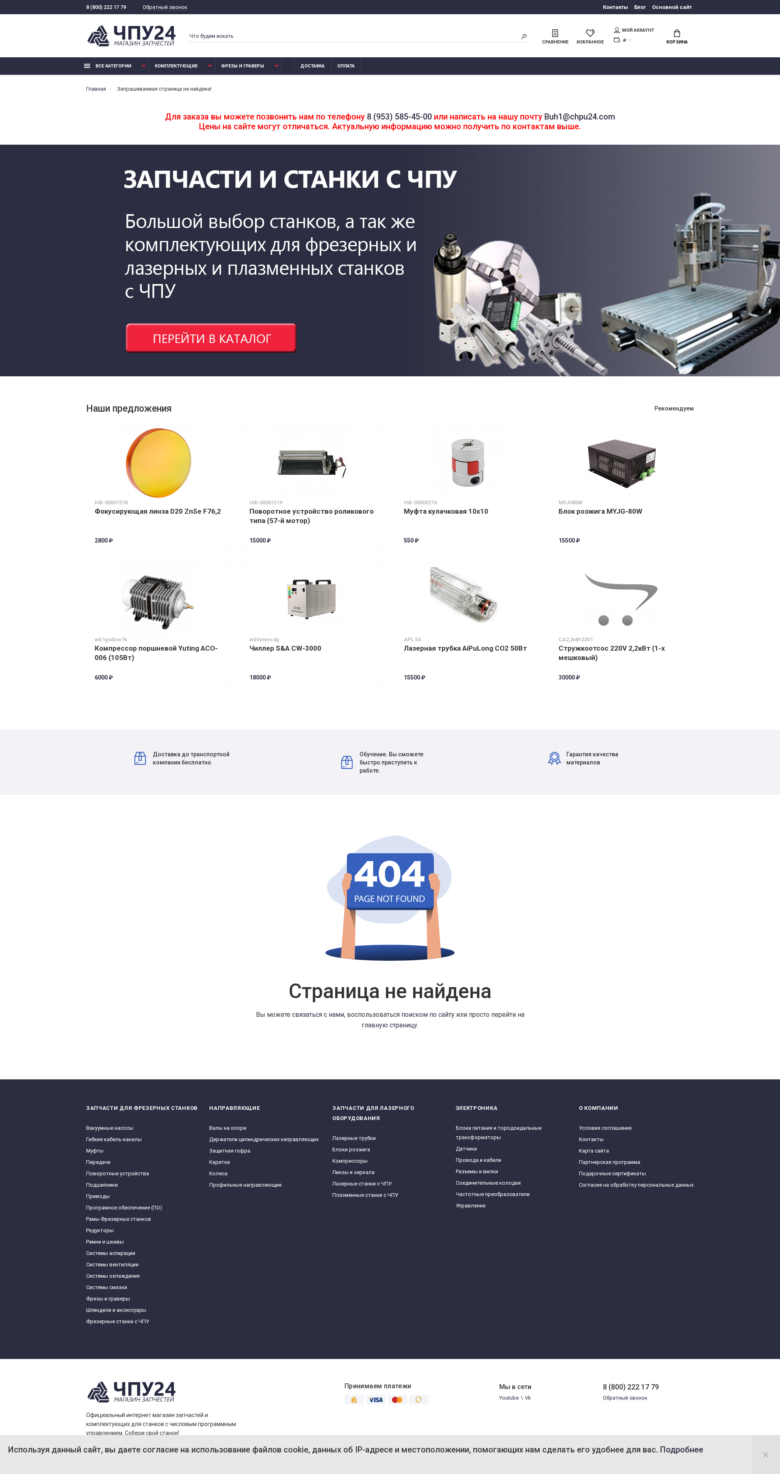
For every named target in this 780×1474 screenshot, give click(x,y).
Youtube (509, 1398)
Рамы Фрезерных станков (118, 1219)
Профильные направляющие (245, 1185)
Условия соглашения (605, 1128)
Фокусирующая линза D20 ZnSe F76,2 (158, 511)
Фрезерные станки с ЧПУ (117, 1321)
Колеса (218, 1173)
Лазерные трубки (354, 1138)
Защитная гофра (229, 1151)
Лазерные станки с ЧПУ (362, 1184)
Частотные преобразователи (493, 1194)
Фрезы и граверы (242, 66)
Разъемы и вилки (477, 1171)
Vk (528, 1398)
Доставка (312, 66)
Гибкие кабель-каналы (114, 1139)
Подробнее (681, 1449)
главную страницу (389, 1025)
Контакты (615, 7)
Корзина (677, 42)
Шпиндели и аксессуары (116, 1310)
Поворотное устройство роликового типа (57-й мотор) (311, 516)
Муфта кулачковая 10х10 (446, 511)
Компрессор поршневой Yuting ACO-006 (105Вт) (156, 653)
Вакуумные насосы (109, 1128)
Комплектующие (176, 66)
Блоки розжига (351, 1149)
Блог (640, 7)
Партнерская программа (609, 1162)
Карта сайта (594, 1151)
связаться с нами (318, 1014)
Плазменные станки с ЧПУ (365, 1195)
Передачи (98, 1162)
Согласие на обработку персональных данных (636, 1185)
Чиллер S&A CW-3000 (285, 648)
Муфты (95, 1151)
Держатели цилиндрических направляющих (263, 1139)
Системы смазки (106, 1287)
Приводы (98, 1196)
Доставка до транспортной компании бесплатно (191, 758)
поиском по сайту (428, 1014)
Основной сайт (672, 7)
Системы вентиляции (112, 1264)
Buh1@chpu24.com (579, 117)
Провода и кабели (478, 1160)
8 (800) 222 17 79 (106, 7)
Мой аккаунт (638, 30)
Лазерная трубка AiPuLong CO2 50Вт (465, 648)
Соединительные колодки (488, 1183)
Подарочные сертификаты (612, 1173)
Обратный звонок (165, 7)
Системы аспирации (110, 1253)
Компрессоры (350, 1161)
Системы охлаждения (113, 1276)
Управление (470, 1206)
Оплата (346, 66)
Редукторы (100, 1230)
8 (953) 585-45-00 (399, 117)
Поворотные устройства (117, 1173)
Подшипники (102, 1185)
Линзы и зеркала (353, 1172)
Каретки (219, 1162)
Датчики (466, 1149)
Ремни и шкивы (105, 1242)
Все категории (112, 66)
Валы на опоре (227, 1128)
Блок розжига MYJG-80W (600, 511)
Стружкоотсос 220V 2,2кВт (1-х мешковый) (612, 653)
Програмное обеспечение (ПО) (124, 1208)
